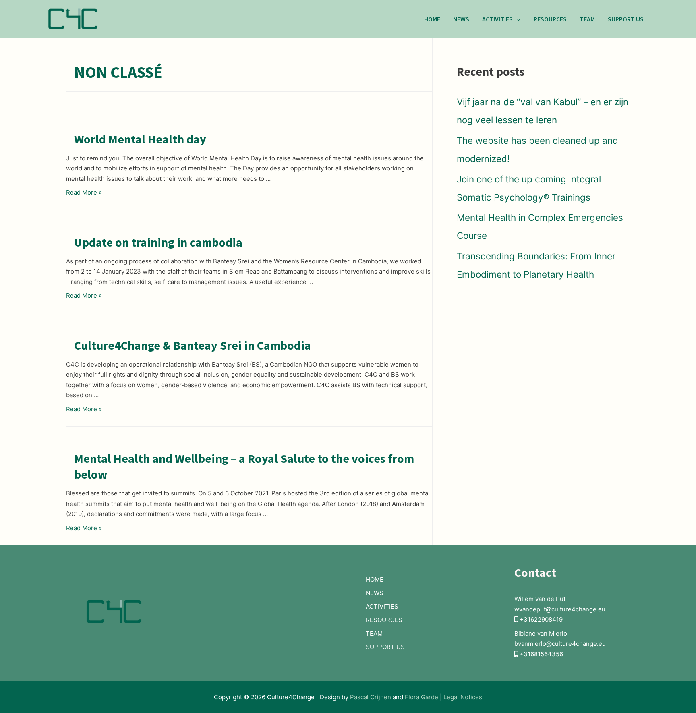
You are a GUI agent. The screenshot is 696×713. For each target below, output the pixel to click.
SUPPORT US (626, 19)
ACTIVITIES (497, 19)
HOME (432, 19)
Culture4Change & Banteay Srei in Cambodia (192, 345)
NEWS (461, 19)
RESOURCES (550, 19)
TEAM (587, 19)
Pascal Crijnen (370, 697)
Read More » (84, 192)
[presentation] (517, 19)
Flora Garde (422, 697)
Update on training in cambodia (158, 242)
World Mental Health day (140, 139)
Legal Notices (462, 697)
